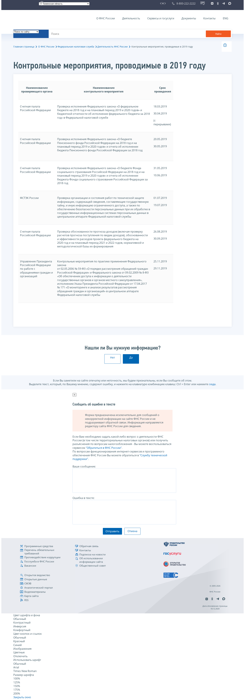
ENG (225, 18)
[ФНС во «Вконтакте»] (212, 3)
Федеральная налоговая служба (76, 46)
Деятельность (131, 18)
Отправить (112, 531)
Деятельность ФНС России (112, 46)
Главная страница (23, 46)
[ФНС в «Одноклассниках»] (217, 3)
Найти (218, 34)
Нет (112, 357)
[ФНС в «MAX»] (229, 3)
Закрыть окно (22, 697)
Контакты (209, 18)
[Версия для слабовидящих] (163, 3)
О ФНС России (105, 18)
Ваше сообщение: (84, 466)
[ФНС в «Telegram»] (223, 3)
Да (131, 357)
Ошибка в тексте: (83, 498)
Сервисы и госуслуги (160, 18)
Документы (189, 18)
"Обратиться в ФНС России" (104, 448)
